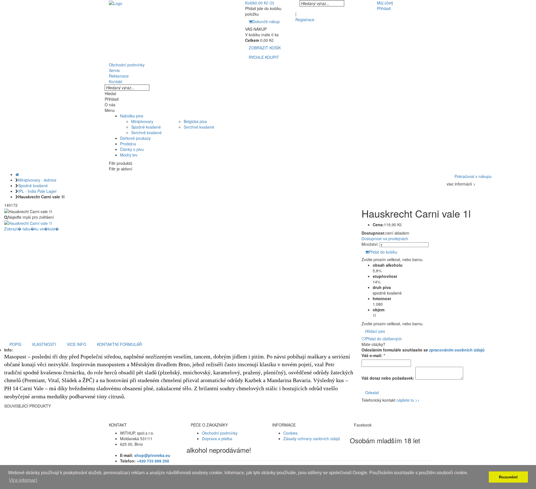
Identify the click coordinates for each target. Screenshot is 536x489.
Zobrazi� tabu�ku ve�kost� (31, 229)
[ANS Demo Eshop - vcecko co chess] (115, 3)
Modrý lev (128, 155)
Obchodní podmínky (220, 433)
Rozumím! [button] (508, 477)
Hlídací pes (375, 331)
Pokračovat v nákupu (473, 176)
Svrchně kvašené (146, 132)
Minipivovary (142, 121)
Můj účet (384, 3)
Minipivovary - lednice (37, 180)
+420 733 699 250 (153, 461)
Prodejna (128, 143)
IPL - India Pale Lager (37, 191)
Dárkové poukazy (135, 138)
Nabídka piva (131, 116)
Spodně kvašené (146, 127)
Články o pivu (132, 149)
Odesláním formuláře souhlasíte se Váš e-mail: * (423, 352)
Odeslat (372, 392)
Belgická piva (195, 121)
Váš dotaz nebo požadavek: (388, 378)
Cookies (290, 433)
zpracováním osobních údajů (457, 350)
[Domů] (17, 174)
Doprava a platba (217, 438)
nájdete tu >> (408, 400)
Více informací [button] (23, 480)
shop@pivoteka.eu (152, 455)
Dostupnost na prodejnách (385, 238)
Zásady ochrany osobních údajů (311, 438)
